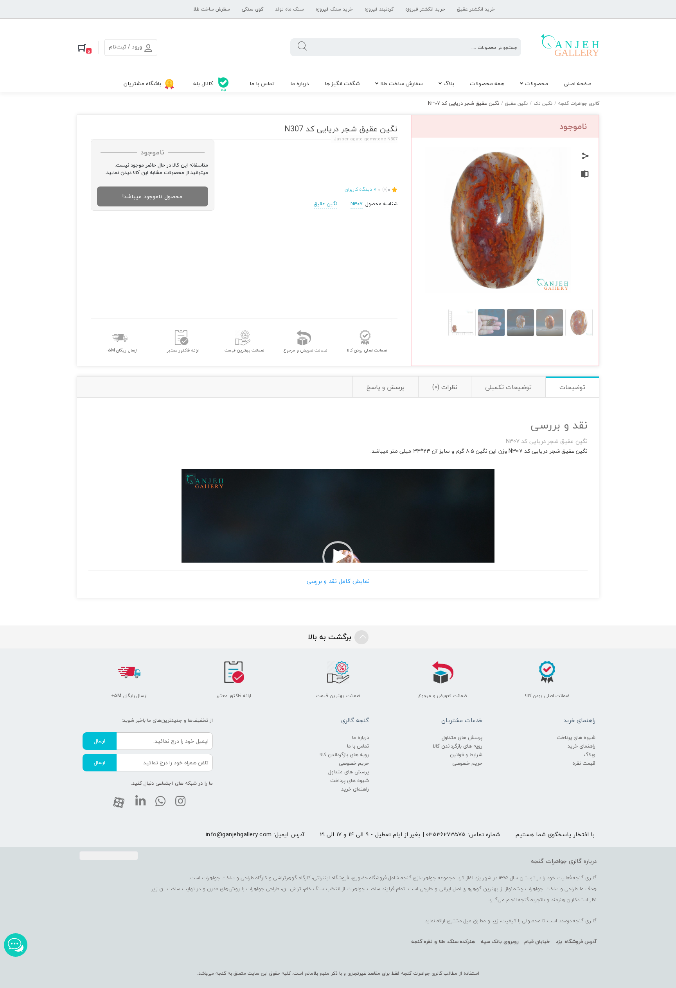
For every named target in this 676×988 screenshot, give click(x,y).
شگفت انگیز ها (342, 83)
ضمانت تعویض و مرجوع (305, 350)
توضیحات (572, 387)
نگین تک (543, 103)
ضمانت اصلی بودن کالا (367, 350)
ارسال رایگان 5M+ (121, 350)
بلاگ (449, 83)
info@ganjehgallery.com (239, 834)
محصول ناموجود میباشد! (152, 196)
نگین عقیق (516, 103)
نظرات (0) (444, 387)
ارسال (99, 741)
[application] (338, 557)
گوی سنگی (252, 9)
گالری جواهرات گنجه (578, 103)
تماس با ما (262, 83)
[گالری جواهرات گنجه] (570, 47)
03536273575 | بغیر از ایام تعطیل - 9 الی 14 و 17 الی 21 (393, 834)
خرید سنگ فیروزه (334, 9)
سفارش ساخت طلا (211, 9)
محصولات (536, 83)
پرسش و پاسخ (386, 387)
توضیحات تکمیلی (508, 387)
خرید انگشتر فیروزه (425, 9)
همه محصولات (487, 83)
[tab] (572, 387)
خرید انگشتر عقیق (476, 9)
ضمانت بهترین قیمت (244, 350)
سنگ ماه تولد (289, 9)
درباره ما (299, 83)
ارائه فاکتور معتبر (183, 350)
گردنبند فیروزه (379, 9)
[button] (338, 556)
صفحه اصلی (578, 83)
